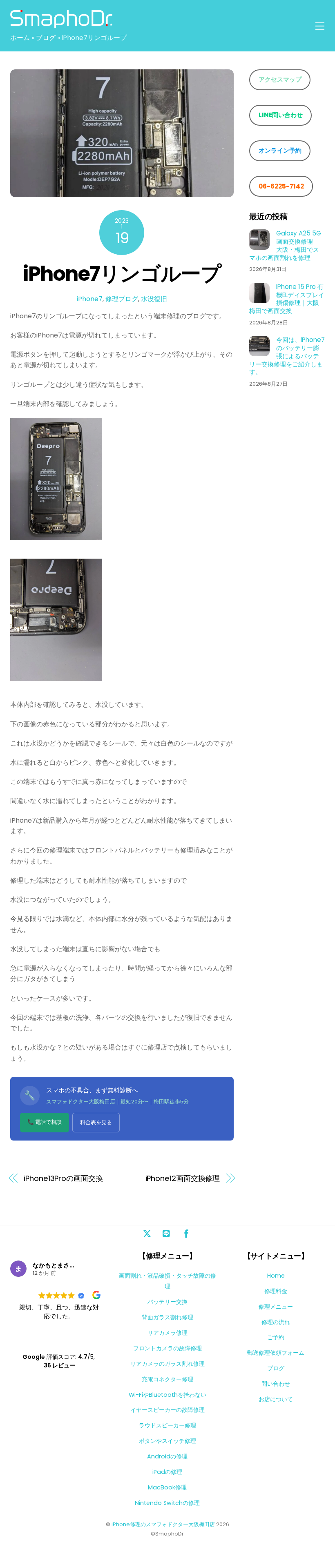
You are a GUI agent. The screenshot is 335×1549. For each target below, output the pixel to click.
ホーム (20, 37)
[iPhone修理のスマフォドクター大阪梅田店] (61, 24)
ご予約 (275, 1337)
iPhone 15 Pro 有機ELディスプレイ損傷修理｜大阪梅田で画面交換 (286, 299)
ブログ (46, 37)
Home (276, 1276)
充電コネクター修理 (167, 1379)
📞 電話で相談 (44, 1122)
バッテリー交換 (167, 1302)
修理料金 (275, 1291)
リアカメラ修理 (167, 1333)
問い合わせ (275, 1384)
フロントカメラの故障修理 (167, 1348)
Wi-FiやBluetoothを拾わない (167, 1395)
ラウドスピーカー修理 (167, 1425)
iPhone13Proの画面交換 (63, 1178)
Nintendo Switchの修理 (167, 1503)
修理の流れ (275, 1322)
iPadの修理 (167, 1472)
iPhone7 (90, 299)
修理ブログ (121, 299)
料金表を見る (96, 1122)
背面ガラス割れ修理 (167, 1317)
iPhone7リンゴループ (122, 274)
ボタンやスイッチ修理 (167, 1441)
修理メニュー (276, 1307)
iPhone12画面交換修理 (182, 1178)
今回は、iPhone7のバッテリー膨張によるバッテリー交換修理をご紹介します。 (286, 356)
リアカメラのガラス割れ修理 (167, 1364)
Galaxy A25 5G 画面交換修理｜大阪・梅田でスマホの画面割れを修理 (285, 245)
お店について (276, 1399)
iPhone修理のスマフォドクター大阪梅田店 (163, 1524)
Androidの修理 (167, 1456)
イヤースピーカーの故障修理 (167, 1410)
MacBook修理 (167, 1487)
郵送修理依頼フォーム (275, 1353)
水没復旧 (154, 299)
